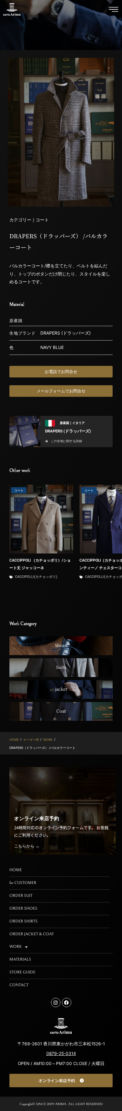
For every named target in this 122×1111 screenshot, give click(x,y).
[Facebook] (66, 1002)
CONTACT (18, 985)
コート (18, 490)
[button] (113, 9)
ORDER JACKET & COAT (31, 934)
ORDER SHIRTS (23, 921)
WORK (48, 739)
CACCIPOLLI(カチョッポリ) (36, 577)
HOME (14, 739)
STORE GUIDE (22, 972)
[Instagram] (55, 1002)
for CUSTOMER (22, 883)
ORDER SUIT (21, 895)
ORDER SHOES (23, 908)
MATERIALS (20, 959)
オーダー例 (31, 739)
